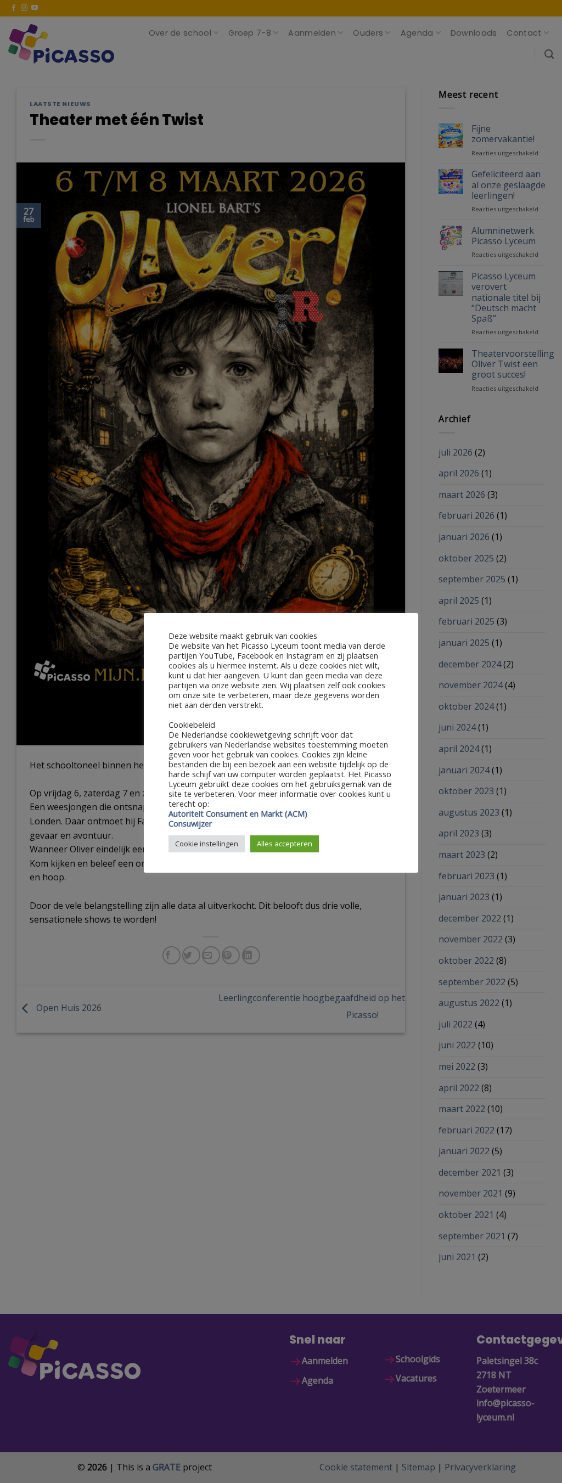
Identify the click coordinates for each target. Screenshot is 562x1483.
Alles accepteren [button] (284, 844)
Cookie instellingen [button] (206, 844)
